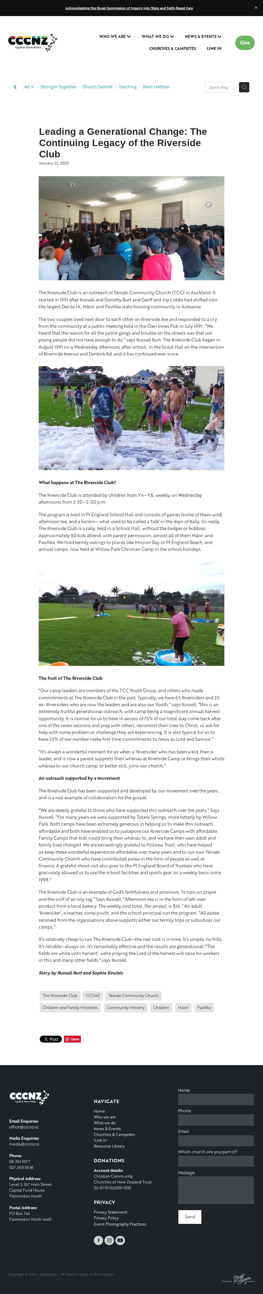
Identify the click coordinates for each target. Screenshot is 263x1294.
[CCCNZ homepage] (33, 43)
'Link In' (100, 1140)
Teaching (128, 87)
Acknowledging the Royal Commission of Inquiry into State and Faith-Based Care (129, 7)
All (27, 87)
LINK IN (214, 48)
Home (99, 1111)
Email (183, 1131)
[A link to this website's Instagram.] (109, 1240)
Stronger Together (58, 87)
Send (190, 1217)
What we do (105, 1122)
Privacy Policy (106, 1217)
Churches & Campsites (114, 1134)
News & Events (107, 1128)
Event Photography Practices (120, 1224)
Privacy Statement (110, 1212)
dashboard (48, 1274)
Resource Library (109, 1146)
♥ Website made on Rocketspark (87, 1274)
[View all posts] (15, 88)
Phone (184, 1111)
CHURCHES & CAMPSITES (172, 48)
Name (184, 1090)
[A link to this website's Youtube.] (120, 1240)
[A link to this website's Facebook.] (98, 1240)
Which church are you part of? (207, 1152)
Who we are (105, 1117)
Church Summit (97, 87)
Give (245, 42)
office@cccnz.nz (23, 1126)
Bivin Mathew (156, 87)
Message (186, 1173)
